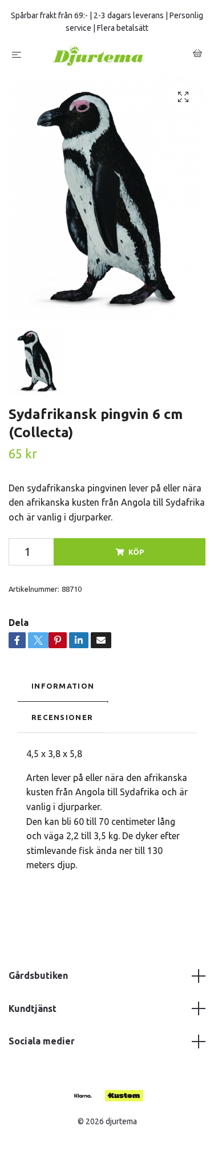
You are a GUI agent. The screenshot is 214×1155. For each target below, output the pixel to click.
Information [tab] (62, 690)
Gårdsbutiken (38, 980)
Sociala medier (42, 1045)
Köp (136, 556)
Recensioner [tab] (62, 722)
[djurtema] (109, 57)
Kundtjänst (32, 1013)
